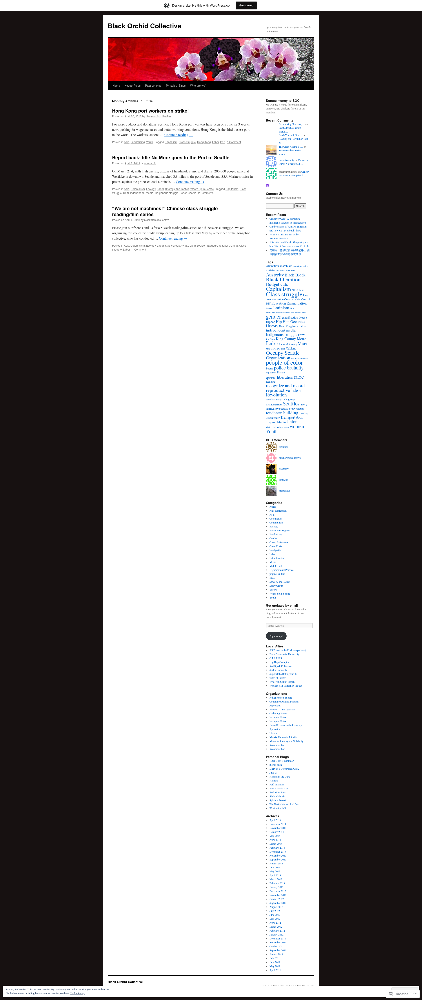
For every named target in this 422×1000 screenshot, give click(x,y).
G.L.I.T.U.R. (276, 658)
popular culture (277, 573)
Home (116, 85)
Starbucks (283, 408)
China (234, 245)
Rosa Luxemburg (274, 404)
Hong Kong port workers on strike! (150, 110)
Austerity (275, 274)
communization (275, 299)
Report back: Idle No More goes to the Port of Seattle (170, 157)
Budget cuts (277, 284)
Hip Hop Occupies (290, 321)
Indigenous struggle (166, 193)
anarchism (286, 266)
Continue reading (178, 134)
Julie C (273, 772)
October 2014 (276, 831)
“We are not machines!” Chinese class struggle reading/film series (165, 211)
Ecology (151, 189)
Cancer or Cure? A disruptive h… (293, 161)
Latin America (276, 558)
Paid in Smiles (276, 784)
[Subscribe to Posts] (267, 185)
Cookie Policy (77, 993)
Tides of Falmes (277, 677)
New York (280, 348)
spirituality (272, 408)
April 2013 (275, 875)
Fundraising (138, 142)
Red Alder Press (278, 792)
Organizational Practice (281, 570)
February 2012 (277, 930)
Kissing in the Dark (279, 776)
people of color (284, 362)
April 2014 (275, 839)
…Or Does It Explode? (281, 760)
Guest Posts (275, 546)
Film (292, 308)
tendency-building (282, 413)
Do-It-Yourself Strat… (290, 135)
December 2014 (277, 824)
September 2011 (277, 950)
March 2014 (275, 843)
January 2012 (276, 934)
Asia (126, 142)
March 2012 (275, 926)
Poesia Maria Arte (278, 788)
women (297, 426)
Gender (273, 538)
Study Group (172, 245)
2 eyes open (275, 764)
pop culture (271, 372)
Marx (303, 343)
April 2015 (275, 820)
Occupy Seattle (283, 352)
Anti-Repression (278, 510)
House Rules (132, 85)
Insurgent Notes (277, 717)
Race (272, 577)
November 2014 (277, 828)
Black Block (295, 275)
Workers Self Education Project (285, 685)
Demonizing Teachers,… (291, 124)
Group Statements (278, 542)
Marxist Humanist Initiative (283, 737)
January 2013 (276, 887)
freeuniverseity (286, 160)
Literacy (292, 344)
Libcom (273, 733)
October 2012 (276, 899)
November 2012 (277, 895)
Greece (303, 317)
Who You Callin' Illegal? (282, 681)
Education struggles (279, 530)
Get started (246, 5)
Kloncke (273, 780)
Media (272, 562)
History (272, 325)
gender (273, 316)
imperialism (299, 326)
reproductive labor (283, 390)
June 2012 (274, 914)
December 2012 (277, 891)
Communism (276, 522)
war (287, 427)
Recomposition (277, 745)
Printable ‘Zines (176, 85)
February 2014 (277, 847)
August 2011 (276, 954)
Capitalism (171, 142)
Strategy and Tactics (177, 189)
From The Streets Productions (280, 312)
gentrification (290, 317)
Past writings (153, 85)
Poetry (269, 368)
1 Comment (234, 142)
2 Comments (205, 193)
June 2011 (274, 962)
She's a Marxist (277, 796)
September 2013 (277, 859)
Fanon (269, 308)
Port (222, 142)
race (299, 376)
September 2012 (277, 903)
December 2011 (277, 938)
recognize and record (285, 385)
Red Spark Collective (280, 666)
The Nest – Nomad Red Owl (284, 804)
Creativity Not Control (297, 299)
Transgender (273, 417)
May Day (270, 348)
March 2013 (275, 879)
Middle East (275, 566)
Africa (272, 506)
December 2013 (277, 851)
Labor (215, 142)
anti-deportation (300, 266)
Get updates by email (282, 605)
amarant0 (150, 163)
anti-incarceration (278, 270)
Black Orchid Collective (144, 25)
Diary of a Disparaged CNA (284, 768)
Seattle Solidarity (278, 670)
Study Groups (296, 408)
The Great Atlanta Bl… (291, 146)
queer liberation (279, 377)
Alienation (272, 266)
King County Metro (291, 338)
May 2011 (274, 966)
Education (278, 303)
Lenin (284, 344)
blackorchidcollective (158, 116)
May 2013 (274, 871)
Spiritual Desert (277, 800)
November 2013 (277, 855)
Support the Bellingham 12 (283, 674)
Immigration (275, 550)
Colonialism (138, 189)
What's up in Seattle (202, 189)
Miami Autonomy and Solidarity (286, 741)
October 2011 (276, 946)
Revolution (276, 394)
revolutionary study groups (280, 399)
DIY (268, 303)
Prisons (281, 372)
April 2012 (275, 922)
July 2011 (274, 958)
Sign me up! (276, 636)
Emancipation (297, 303)
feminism (280, 307)
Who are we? (198, 85)
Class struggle (187, 142)
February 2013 (277, 883)
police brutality (289, 367)
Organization (278, 358)
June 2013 (274, 867)
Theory (273, 589)
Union (291, 421)
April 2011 (275, 970)
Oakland (291, 348)
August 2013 (276, 863)
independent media (141, 193)
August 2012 (276, 907)
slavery (302, 404)
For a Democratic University (284, 654)
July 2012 (274, 910)
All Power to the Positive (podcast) (287, 650)
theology (304, 413)
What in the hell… (278, 808)
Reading (270, 382)
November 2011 (277, 942)
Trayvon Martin (276, 422)
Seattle (192, 193)
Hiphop (270, 322)
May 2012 (274, 918)
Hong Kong (204, 142)
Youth (149, 142)
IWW (301, 335)
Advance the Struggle (280, 697)
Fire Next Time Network (282, 709)
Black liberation (283, 279)
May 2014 (274, 835)
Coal (126, 193)
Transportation (291, 417)
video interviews (275, 427)
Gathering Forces (278, 713)
